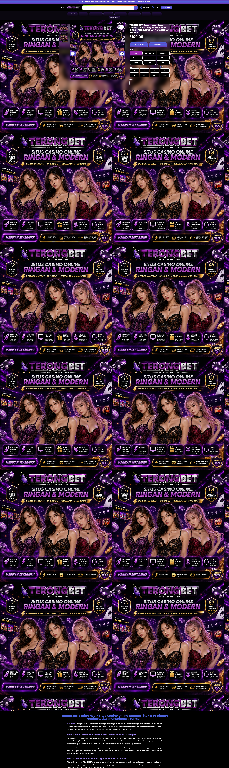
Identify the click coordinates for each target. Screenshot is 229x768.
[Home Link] (73, 7)
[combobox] (108, 8)
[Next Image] (122, 53)
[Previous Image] (73, 53)
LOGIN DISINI (158, 45)
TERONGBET (71, 724)
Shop (62, 7)
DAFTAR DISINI (139, 45)
